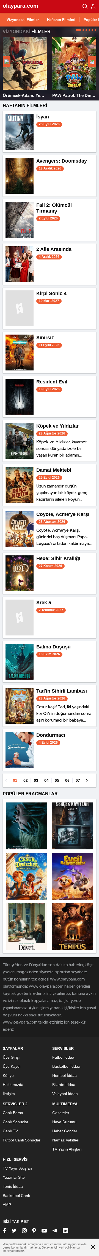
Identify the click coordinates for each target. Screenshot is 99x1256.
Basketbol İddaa (66, 1066)
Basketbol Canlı (16, 1195)
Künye (8, 1075)
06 (67, 780)
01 (15, 780)
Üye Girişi (11, 1057)
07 (78, 780)
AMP (7, 1204)
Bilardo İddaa (63, 1084)
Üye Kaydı (12, 1066)
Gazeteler (60, 1113)
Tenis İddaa (13, 1186)
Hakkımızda (13, 1084)
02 (25, 780)
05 (57, 780)
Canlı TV (10, 1131)
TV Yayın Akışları (67, 1149)
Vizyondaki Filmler (23, 20)
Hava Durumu (64, 1122)
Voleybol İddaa (65, 1093)
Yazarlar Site (14, 1177)
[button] (78, 30)
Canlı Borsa (13, 1113)
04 (46, 780)
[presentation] (6, 61)
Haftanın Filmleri (61, 20)
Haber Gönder (64, 1131)
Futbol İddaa (63, 1057)
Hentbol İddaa (64, 1075)
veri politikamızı (69, 1247)
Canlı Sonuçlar (15, 1122)
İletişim (9, 1093)
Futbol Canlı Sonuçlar (21, 1140)
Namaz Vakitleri (65, 1140)
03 (36, 780)
